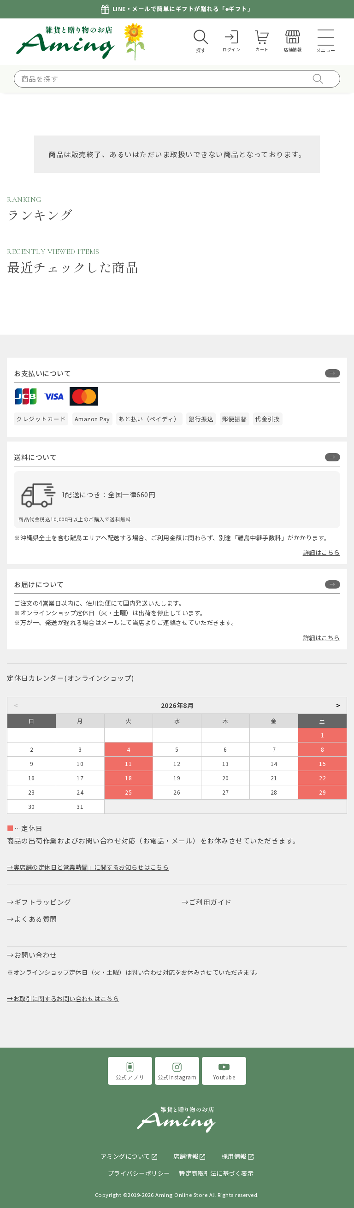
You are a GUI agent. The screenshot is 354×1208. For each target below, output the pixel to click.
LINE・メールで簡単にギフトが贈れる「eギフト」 (183, 9)
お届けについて (39, 584)
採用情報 (234, 1156)
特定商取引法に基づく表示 (216, 1173)
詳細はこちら (321, 552)
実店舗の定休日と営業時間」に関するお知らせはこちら (91, 867)
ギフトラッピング (42, 902)
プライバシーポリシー (139, 1173)
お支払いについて (42, 373)
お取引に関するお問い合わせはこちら (66, 998)
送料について (35, 457)
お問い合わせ (35, 955)
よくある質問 (35, 919)
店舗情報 (185, 1156)
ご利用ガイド (210, 902)
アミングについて (125, 1156)
